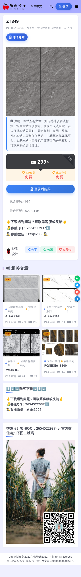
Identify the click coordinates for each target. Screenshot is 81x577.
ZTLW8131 (13, 316)
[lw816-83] (21, 342)
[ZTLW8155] (60, 288)
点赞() (67, 249)
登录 (65, 6)
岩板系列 (12, 363)
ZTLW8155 (51, 316)
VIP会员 (30, 172)
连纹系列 (56, 28)
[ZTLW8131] (21, 288)
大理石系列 (53, 361)
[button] (77, 278)
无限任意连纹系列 (39, 28)
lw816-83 (12, 370)
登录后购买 (42, 189)
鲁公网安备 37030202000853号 (55, 561)
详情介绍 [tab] (19, 37)
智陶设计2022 (39, 557)
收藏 (50, 249)
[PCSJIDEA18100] (60, 342)
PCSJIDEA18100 (55, 365)
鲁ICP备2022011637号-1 (22, 561)
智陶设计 (15, 251)
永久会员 (61, 172)
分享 (34, 249)
